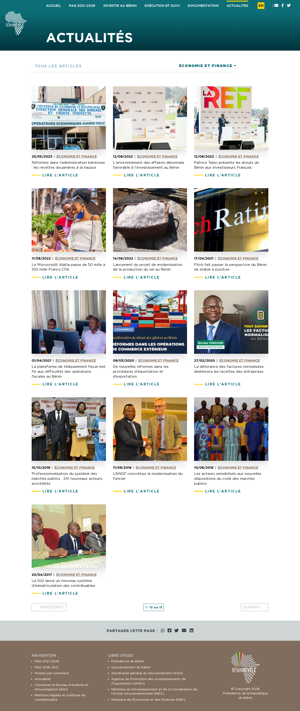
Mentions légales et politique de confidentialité (60, 697)
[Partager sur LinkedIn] (191, 631)
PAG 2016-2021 (47, 667)
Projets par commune (52, 673)
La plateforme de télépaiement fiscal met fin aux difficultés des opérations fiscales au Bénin (69, 371)
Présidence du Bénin (127, 661)
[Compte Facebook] (282, 5)
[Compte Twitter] (289, 5)
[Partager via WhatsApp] (163, 631)
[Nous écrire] (276, 5)
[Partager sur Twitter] (176, 631)
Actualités (43, 679)
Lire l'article (60, 175)
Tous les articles (58, 66)
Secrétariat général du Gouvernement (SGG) (147, 673)
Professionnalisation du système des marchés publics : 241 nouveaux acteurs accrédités (67, 478)
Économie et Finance (76, 156)
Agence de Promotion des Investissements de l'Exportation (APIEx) (148, 681)
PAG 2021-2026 (47, 661)
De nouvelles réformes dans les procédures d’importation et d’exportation (141, 371)
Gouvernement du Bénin (130, 667)
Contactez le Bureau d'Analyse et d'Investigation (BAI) (61, 687)
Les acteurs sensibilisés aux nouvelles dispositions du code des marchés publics (227, 478)
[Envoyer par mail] (184, 631)
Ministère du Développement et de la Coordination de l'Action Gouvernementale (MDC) (154, 691)
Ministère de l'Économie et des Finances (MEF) (148, 699)
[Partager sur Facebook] (169, 631)
